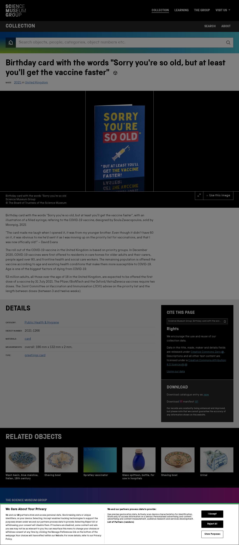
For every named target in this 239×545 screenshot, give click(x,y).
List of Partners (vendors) (120, 522)
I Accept (212, 514)
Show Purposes (212, 534)
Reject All (212, 524)
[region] (119, 524)
